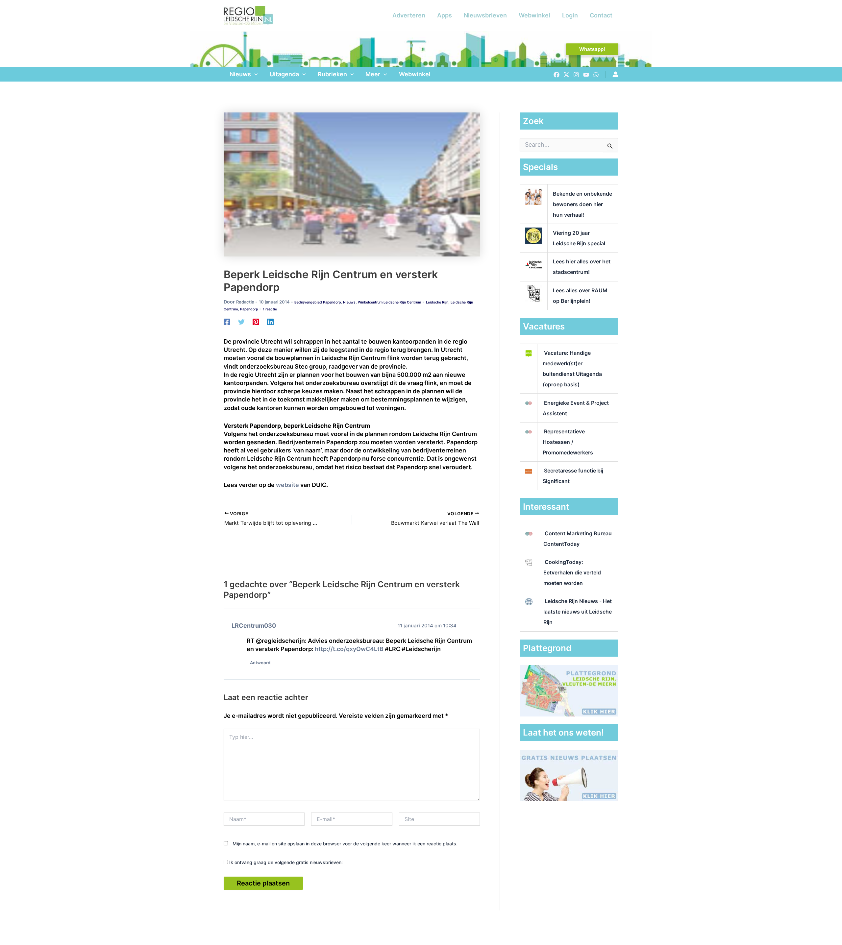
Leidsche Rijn (437, 302)
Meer (372, 74)
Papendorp (249, 309)
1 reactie (270, 309)
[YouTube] (586, 75)
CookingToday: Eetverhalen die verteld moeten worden (572, 572)
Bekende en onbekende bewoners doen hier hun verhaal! (582, 204)
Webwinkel (534, 15)
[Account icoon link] (615, 74)
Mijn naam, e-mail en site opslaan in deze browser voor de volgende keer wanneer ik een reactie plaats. (345, 843)
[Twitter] (566, 75)
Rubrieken (332, 74)
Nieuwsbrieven (485, 15)
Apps (444, 15)
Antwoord (260, 662)
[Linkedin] (270, 321)
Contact (601, 15)
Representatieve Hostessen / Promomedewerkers (568, 442)
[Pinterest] (256, 321)
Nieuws (240, 74)
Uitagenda (284, 74)
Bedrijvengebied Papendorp (317, 302)
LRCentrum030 (254, 625)
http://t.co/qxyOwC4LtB (349, 648)
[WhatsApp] (596, 75)
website (287, 484)
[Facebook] (556, 75)
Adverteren (408, 15)
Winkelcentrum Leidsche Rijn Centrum (389, 302)
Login (570, 15)
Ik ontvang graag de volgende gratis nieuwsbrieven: (285, 862)
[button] (592, 49)
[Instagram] (576, 75)
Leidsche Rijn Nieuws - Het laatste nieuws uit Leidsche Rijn (577, 611)
